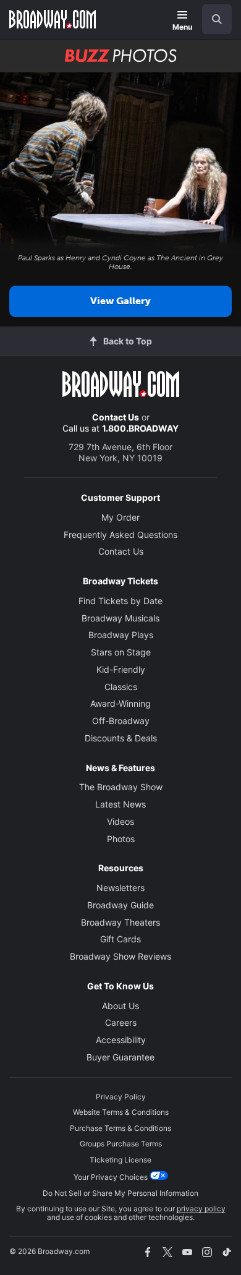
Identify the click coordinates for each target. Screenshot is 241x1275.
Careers (121, 1022)
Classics (120, 686)
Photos (121, 839)
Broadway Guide (120, 905)
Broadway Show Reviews (120, 956)
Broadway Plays (120, 634)
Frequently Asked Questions (120, 534)
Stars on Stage (121, 652)
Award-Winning (120, 703)
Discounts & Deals (121, 738)
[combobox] (212, 19)
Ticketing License (120, 1159)
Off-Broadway (121, 720)
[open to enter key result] (217, 19)
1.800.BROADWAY (140, 428)
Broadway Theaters (120, 922)
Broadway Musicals (120, 618)
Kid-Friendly (120, 669)
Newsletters (120, 887)
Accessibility (121, 1039)
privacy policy (201, 1208)
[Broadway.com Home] (52, 19)
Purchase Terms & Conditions (120, 1128)
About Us (120, 1005)
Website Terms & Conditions (121, 1112)
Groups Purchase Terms (121, 1143)
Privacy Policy (121, 1096)
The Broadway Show (121, 787)
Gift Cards (120, 939)
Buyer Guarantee (120, 1057)
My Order (120, 517)
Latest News (120, 804)
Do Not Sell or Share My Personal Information (120, 1193)
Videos (120, 821)
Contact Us (115, 417)
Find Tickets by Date (120, 600)
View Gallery (120, 301)
